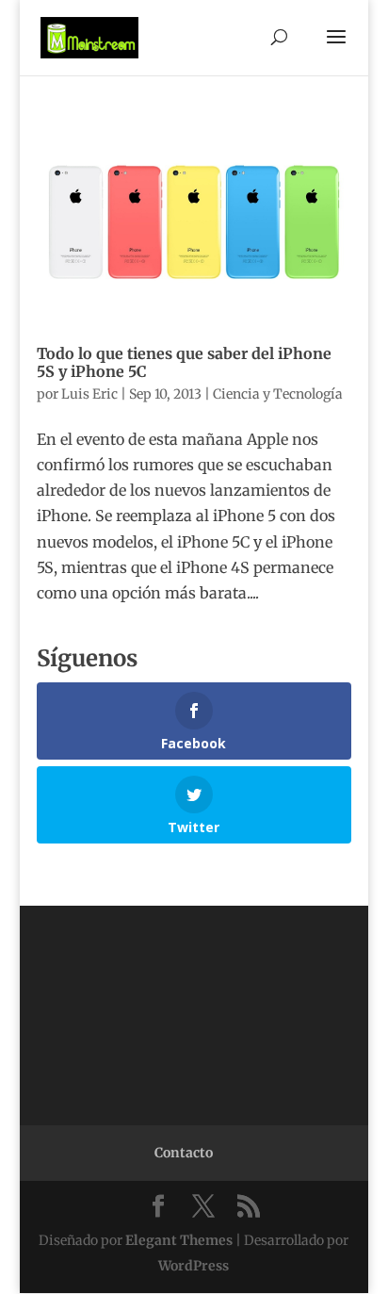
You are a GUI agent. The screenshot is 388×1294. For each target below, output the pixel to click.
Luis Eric (89, 393)
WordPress (193, 1265)
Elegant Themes (179, 1240)
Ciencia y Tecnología (278, 393)
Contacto (183, 1152)
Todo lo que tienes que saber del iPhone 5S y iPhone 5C (184, 362)
